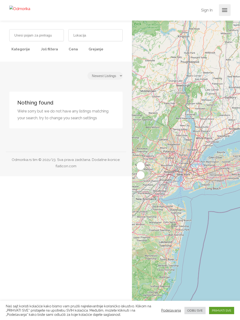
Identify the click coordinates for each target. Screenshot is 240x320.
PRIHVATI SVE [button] (221, 310)
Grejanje (96, 49)
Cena (73, 49)
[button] (141, 166)
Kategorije (20, 49)
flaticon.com (66, 166)
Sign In (206, 10)
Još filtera (49, 49)
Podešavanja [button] (171, 310)
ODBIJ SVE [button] (195, 310)
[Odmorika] (19, 8)
